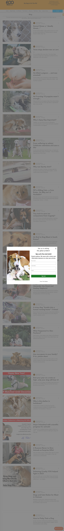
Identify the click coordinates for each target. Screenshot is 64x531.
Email (32, 270)
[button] (55, 248)
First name (33, 260)
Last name (33, 265)
